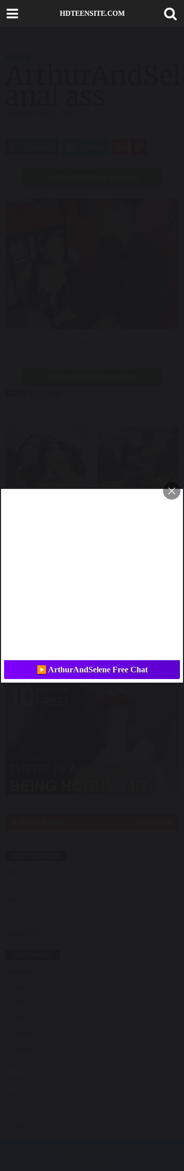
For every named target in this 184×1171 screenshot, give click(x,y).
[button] (168, 14)
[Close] (171, 491)
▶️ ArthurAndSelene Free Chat (92, 669)
